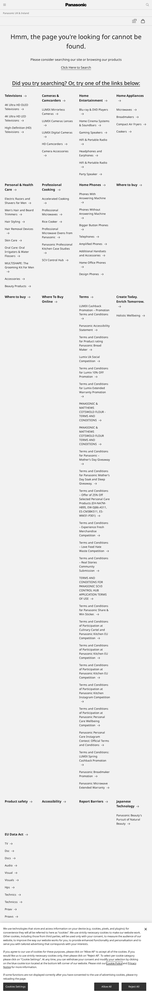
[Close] (145, 929)
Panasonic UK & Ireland (16, 13)
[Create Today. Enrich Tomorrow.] (131, 306)
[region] (76, 959)
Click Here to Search (76, 67)
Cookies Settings (16, 986)
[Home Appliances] (131, 100)
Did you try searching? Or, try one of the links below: (76, 83)
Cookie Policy (114, 963)
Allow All (106, 986)
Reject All (133, 986)
